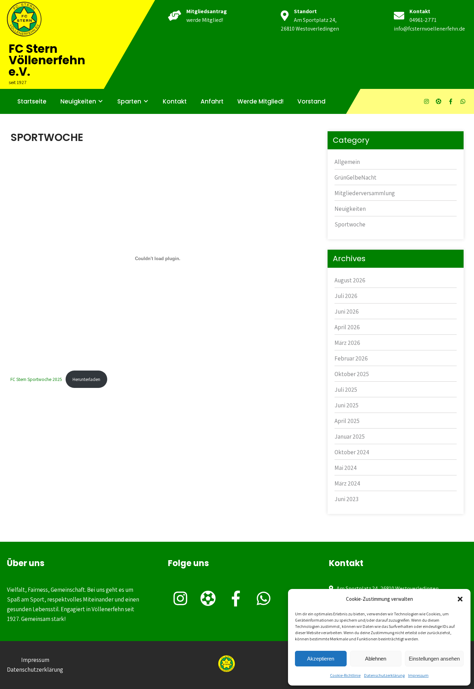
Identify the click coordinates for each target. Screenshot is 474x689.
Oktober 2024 (352, 452)
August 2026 (350, 280)
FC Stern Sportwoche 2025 (36, 379)
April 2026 (347, 327)
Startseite (31, 101)
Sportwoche (350, 224)
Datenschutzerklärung (384, 675)
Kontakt (175, 101)
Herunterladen (86, 379)
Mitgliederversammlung (365, 193)
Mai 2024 (346, 468)
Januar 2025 (350, 436)
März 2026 (347, 343)
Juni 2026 (347, 311)
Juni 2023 (346, 499)
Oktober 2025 (352, 374)
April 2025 (347, 421)
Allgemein (347, 162)
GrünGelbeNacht (355, 177)
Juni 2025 (346, 405)
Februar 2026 (351, 358)
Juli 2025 (346, 389)
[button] (460, 599)
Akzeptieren (320, 659)
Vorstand (311, 101)
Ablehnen (375, 659)
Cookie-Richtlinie (345, 675)
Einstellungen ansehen (434, 659)
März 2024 (347, 483)
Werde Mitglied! (260, 101)
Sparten (129, 101)
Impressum (418, 675)
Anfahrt (212, 101)
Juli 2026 (346, 296)
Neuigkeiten (78, 101)
